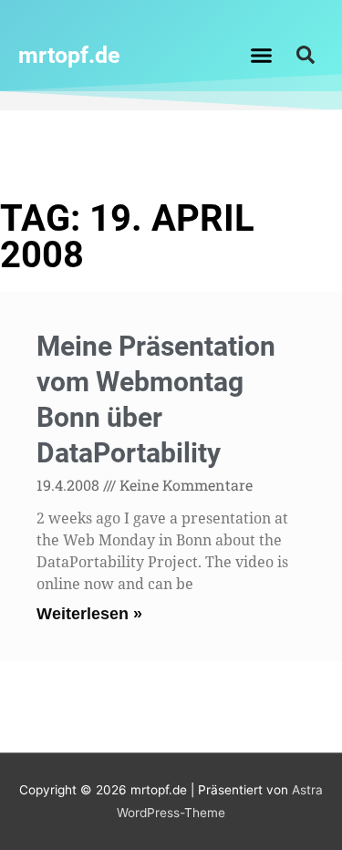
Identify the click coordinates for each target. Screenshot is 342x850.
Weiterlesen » (89, 614)
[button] (261, 54)
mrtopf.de (69, 55)
